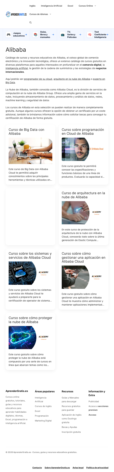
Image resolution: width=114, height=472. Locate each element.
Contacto (37, 467)
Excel (70, 5)
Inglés (32, 5)
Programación (42, 415)
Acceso (92, 414)
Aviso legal (78, 467)
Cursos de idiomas (38, 14)
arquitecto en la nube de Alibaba (72, 79)
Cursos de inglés (43, 406)
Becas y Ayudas (69, 427)
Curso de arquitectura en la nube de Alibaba (83, 195)
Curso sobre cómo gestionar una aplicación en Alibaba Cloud (83, 257)
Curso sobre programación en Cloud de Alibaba (83, 132)
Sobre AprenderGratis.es (57, 467)
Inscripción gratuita (71, 432)
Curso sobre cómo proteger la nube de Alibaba (30, 320)
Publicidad (94, 401)
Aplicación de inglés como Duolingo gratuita (71, 418)
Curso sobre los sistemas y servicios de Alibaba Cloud (30, 255)
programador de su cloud (38, 79)
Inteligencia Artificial (51, 5)
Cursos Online (86, 5)
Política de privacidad (97, 467)
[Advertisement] (30, 216)
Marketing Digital (43, 420)
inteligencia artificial (17, 68)
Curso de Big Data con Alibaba (26, 132)
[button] (30, 22)
